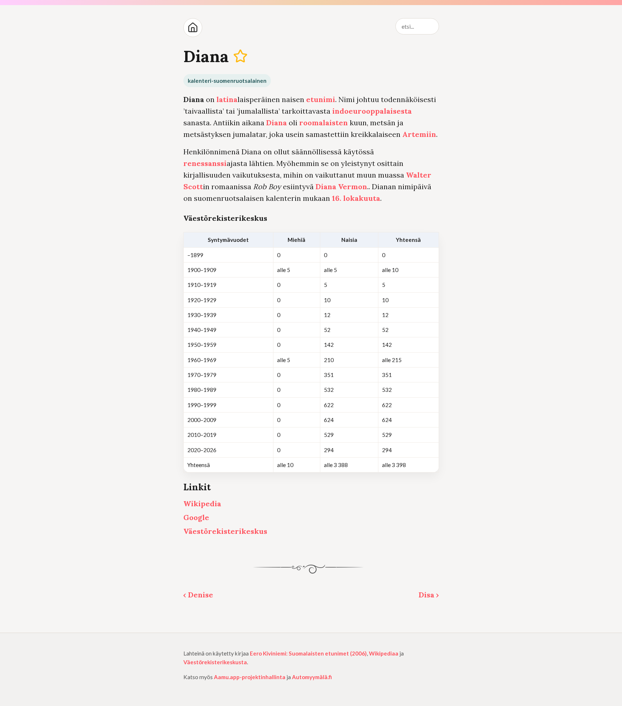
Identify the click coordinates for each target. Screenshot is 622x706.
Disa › (429, 594)
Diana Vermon (341, 186)
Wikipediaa (383, 653)
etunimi (320, 99)
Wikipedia (202, 503)
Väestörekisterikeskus (225, 531)
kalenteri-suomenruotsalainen (227, 80)
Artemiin (419, 134)
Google (196, 517)
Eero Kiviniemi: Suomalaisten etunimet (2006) (308, 653)
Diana (276, 122)
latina (226, 99)
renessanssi (205, 163)
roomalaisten (323, 122)
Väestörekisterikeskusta (215, 662)
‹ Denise (198, 594)
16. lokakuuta (356, 198)
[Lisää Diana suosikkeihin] (240, 56)
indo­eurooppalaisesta (372, 110)
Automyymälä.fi (312, 677)
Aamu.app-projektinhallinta (249, 677)
